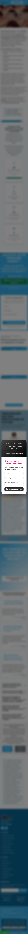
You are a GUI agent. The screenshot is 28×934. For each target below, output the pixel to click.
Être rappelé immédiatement (14, 489)
